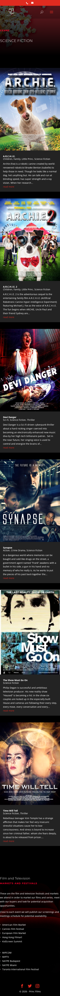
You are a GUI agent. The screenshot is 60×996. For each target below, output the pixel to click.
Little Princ (27, 158)
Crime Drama (18, 550)
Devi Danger (9, 417)
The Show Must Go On (15, 680)
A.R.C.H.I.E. (9, 156)
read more (8, 186)
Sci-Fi (6, 419)
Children (7, 158)
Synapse (7, 547)
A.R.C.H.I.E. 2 (10, 286)
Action (6, 550)
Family (17, 158)
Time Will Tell (10, 810)
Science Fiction (42, 158)
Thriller (31, 419)
